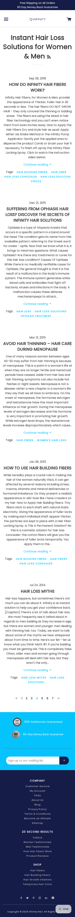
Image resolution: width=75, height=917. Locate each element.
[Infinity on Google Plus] (47, 898)
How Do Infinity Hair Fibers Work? (37, 87)
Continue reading (36, 164)
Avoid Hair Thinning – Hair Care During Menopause (37, 346)
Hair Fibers (25, 440)
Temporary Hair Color (37, 884)
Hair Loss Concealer (20, 176)
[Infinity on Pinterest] (34, 898)
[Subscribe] (64, 760)
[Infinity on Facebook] (21, 898)
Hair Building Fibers (32, 172)
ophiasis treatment (36, 316)
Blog (38, 804)
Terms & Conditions (37, 813)
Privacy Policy (37, 809)
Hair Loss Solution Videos (51, 179)
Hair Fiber (58, 172)
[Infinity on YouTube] (53, 898)
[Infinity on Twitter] (27, 898)
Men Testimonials (37, 846)
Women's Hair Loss (52, 440)
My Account (37, 790)
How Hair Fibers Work (37, 851)
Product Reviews (37, 855)
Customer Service (37, 786)
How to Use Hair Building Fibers (37, 468)
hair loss (24, 311)
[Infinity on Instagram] (40, 898)
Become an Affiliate (37, 818)
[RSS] (49, 57)
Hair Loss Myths (37, 591)
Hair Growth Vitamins (37, 879)
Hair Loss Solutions (51, 311)
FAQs (37, 795)
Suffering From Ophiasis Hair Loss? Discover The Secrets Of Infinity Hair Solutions (37, 214)
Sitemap (37, 823)
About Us (37, 800)
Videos (37, 837)
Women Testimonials (37, 842)
